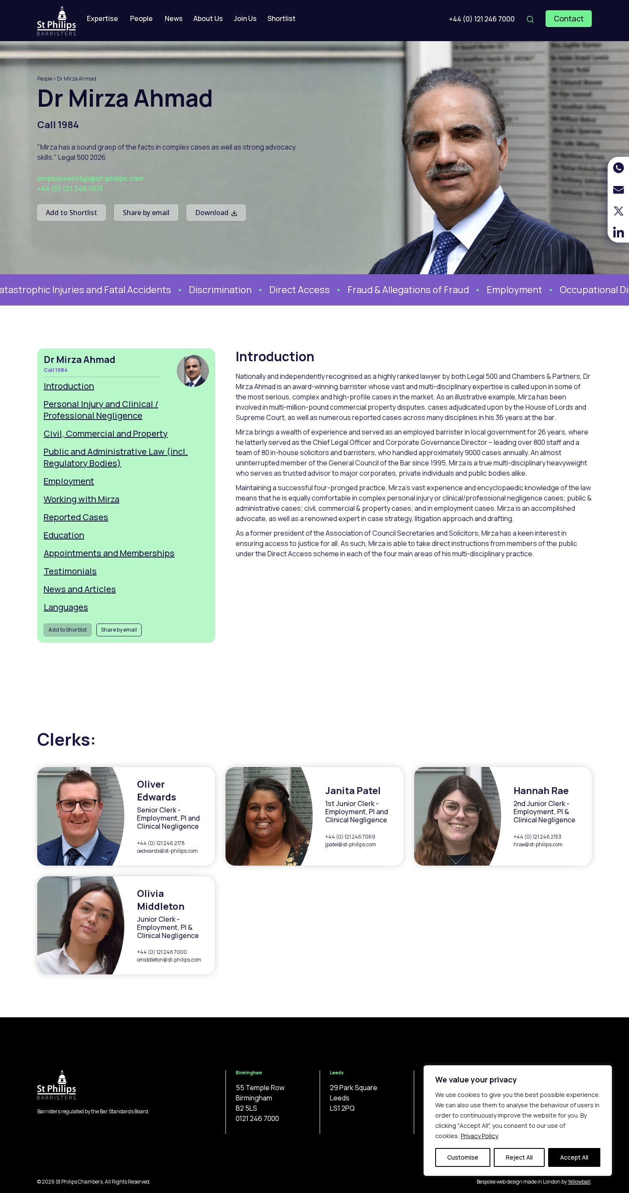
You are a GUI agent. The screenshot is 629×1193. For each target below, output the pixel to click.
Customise (462, 1157)
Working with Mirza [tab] (81, 499)
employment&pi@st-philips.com (90, 178)
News (174, 18)
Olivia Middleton (160, 900)
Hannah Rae (541, 790)
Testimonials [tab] (70, 571)
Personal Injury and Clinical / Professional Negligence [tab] (101, 409)
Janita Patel (353, 790)
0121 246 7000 (257, 1118)
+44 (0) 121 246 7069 (350, 836)
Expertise (102, 18)
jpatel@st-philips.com (350, 844)
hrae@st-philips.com (538, 844)
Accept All (574, 1157)
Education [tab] (64, 535)
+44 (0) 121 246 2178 (161, 843)
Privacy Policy (479, 1136)
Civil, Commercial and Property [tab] (106, 433)
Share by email (146, 212)
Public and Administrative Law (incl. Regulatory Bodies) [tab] (116, 457)
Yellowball (579, 1181)
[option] (200, 290)
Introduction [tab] (69, 386)
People (141, 18)
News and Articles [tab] (80, 589)
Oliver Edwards (156, 790)
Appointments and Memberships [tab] (109, 553)
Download (212, 212)
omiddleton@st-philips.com (169, 959)
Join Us (245, 18)
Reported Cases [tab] (76, 517)
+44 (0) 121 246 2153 (537, 836)
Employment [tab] (69, 481)
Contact (569, 18)
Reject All (519, 1157)
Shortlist (281, 18)
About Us (208, 18)
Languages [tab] (66, 607)
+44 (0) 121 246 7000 (482, 19)
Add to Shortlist (71, 212)
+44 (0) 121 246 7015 (70, 188)
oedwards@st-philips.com (167, 850)
